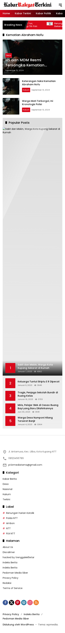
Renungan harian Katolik (20, 513)
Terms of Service (12, 588)
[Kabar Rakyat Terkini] (28, 4)
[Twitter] (11, 602)
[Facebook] (5, 602)
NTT (8, 528)
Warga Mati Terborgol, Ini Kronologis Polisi (37, 102)
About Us (8, 547)
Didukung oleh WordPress (18, 624)
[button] (60, 5)
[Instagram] (30, 602)
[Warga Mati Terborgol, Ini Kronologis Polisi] (11, 106)
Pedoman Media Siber (15, 572)
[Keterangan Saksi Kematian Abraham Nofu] (11, 86)
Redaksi (7, 583)
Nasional (7, 489)
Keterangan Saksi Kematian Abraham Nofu (39, 82)
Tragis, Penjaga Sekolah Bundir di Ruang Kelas (38, 394)
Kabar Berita (10, 479)
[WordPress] (23, 602)
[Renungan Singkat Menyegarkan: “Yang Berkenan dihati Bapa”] (43, 25)
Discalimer (9, 552)
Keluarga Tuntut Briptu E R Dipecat (39, 381)
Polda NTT (12, 518)
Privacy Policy (10, 578)
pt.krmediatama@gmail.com (25, 464)
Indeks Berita (10, 562)
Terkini (6, 499)
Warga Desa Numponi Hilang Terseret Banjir (35, 419)
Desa (8, 55)
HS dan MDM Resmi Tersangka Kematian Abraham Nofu (24, 63)
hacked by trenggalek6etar (18, 557)
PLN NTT (10, 533)
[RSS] (36, 602)
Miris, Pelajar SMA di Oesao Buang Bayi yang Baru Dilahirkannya (38, 407)
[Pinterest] (17, 602)
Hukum (26, 90)
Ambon (10, 523)
